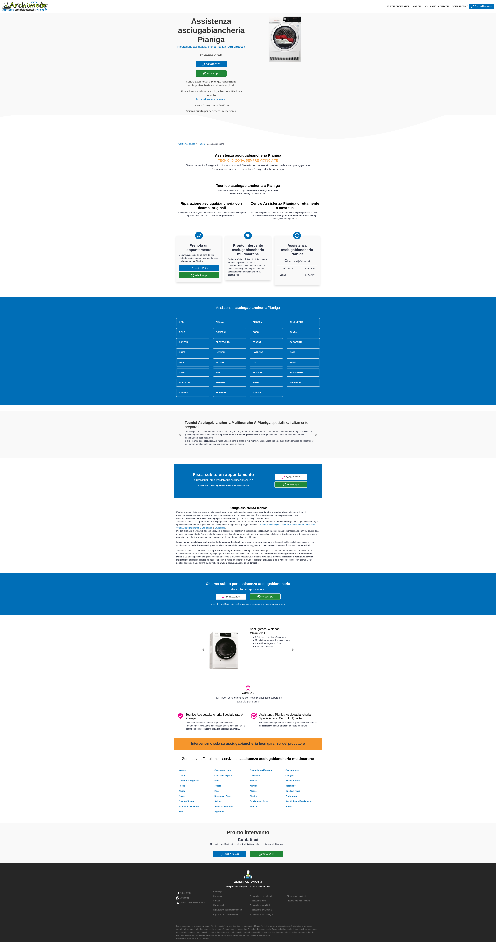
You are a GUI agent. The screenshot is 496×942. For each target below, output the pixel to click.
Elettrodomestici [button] (398, 6)
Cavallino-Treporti (223, 775)
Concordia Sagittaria (189, 781)
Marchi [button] (417, 6)
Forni (307, 525)
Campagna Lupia (222, 770)
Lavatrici (262, 525)
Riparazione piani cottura (298, 901)
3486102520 (212, 64)
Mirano (253, 791)
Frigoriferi (285, 525)
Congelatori (207, 528)
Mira (216, 791)
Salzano (218, 801)
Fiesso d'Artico (292, 781)
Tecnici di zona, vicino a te (211, 99)
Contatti (443, 6)
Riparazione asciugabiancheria (227, 910)
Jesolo (217, 786)
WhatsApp (212, 73)
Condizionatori (297, 525)
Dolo (216, 781)
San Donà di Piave (259, 801)
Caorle (182, 775)
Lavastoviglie (273, 525)
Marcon (253, 786)
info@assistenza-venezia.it (192, 902)
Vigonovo (219, 812)
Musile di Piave (292, 791)
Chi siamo (430, 6)
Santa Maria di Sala (223, 806)
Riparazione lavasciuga (261, 910)
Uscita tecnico (459, 6)
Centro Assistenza (186, 144)
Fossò (182, 786)
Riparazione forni (258, 901)
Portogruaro (291, 796)
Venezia (183, 770)
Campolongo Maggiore (261, 770)
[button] (180, 435)
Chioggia (289, 775)
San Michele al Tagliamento (298, 801)
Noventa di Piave (222, 796)
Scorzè (253, 806)
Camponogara (292, 770)
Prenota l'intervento (483, 6)
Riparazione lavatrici (296, 896)
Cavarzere (255, 775)
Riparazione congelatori (261, 896)
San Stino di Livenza (189, 806)
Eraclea (253, 781)
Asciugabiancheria (192, 528)
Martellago (290, 786)
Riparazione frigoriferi (260, 905)
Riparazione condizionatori (225, 914)
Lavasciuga (220, 528)
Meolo (182, 791)
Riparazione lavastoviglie (261, 914)
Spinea (288, 806)
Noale (182, 796)
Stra (181, 812)
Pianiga (201, 144)
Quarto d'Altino (186, 801)
